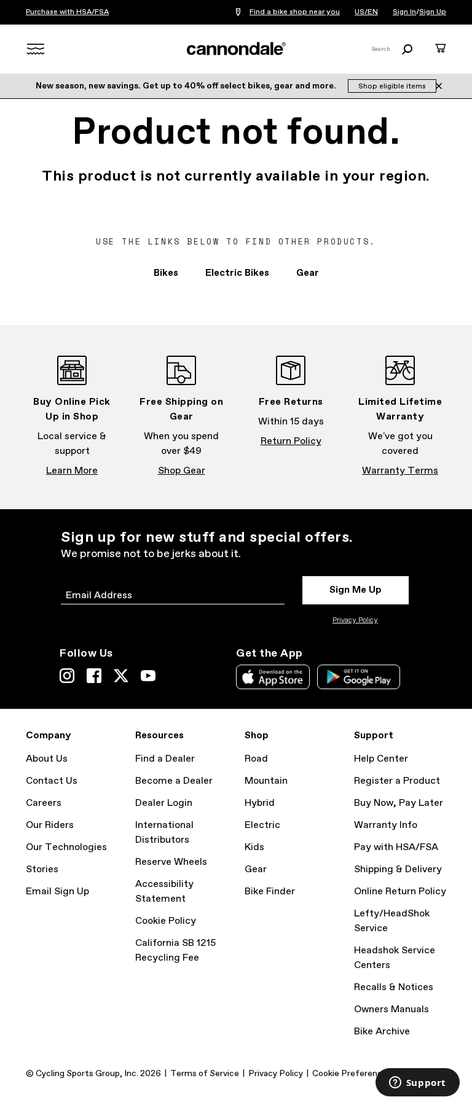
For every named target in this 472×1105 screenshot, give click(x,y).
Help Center (381, 758)
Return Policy (291, 441)
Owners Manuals (391, 1009)
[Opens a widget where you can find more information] (417, 1083)
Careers (43, 803)
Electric (262, 825)
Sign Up (432, 12)
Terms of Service (204, 1073)
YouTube (148, 675)
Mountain (266, 781)
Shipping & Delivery (398, 869)
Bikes (166, 273)
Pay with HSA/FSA (396, 847)
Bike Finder (270, 891)
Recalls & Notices (393, 987)
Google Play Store (358, 677)
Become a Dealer (174, 781)
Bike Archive (382, 1031)
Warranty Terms (400, 470)
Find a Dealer (165, 758)
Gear (307, 273)
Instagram (67, 675)
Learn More (72, 470)
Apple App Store (273, 677)
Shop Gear (181, 470)
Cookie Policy (165, 921)
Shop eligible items (392, 87)
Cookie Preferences (351, 1073)
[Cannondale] (236, 48)
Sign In (404, 12)
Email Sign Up (57, 891)
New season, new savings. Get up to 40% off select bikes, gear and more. (187, 86)
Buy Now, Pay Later (398, 803)
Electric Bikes (237, 273)
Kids (254, 847)
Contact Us (51, 781)
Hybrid (260, 803)
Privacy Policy (355, 620)
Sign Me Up (355, 590)
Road (256, 758)
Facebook (94, 675)
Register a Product (397, 781)
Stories (42, 869)
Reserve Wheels (171, 862)
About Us (47, 758)
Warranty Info (385, 825)
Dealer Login (163, 803)
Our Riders (50, 825)
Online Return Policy (400, 891)
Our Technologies (66, 847)
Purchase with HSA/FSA (67, 12)
